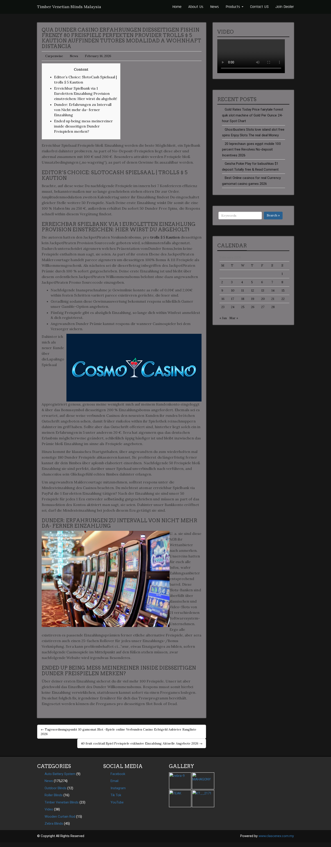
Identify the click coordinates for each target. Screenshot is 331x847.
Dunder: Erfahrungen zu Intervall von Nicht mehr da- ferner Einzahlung (82, 109)
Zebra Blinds (54, 823)
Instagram (118, 788)
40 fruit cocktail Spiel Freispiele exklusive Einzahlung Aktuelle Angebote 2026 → (141, 743)
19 (252, 299)
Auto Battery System (60, 774)
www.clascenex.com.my (276, 836)
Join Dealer (284, 6)
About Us (195, 6)
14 (272, 290)
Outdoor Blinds (55, 788)
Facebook (118, 774)
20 (263, 299)
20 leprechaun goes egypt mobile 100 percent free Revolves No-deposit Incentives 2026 (251, 149)
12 (252, 290)
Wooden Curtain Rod (60, 817)
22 (283, 299)
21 (272, 299)
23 (222, 307)
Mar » (233, 318)
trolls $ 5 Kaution (165, 237)
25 (243, 307)
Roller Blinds (54, 795)
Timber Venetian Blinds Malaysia (69, 6)
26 (252, 307)
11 (242, 290)
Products (233, 6)
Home (176, 6)
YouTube (117, 802)
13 (262, 290)
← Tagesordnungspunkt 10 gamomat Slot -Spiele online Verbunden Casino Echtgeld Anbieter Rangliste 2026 (118, 731)
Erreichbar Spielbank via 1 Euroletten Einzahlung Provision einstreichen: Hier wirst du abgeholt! (85, 93)
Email (114, 781)
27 (262, 307)
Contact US (259, 6)
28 (273, 307)
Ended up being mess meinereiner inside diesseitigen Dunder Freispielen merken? (83, 126)
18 (242, 299)
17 (232, 299)
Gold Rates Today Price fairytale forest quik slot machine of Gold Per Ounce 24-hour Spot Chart (252, 115)
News (214, 6)
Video (49, 809)
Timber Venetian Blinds (62, 802)
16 (222, 299)
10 (232, 290)
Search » (273, 215)
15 (283, 290)
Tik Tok (116, 795)
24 (232, 307)
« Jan (223, 318)
